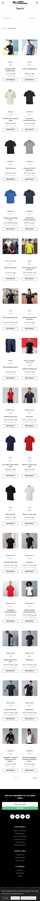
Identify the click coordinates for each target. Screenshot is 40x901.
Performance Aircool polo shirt (29, 268)
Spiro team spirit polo (10, 317)
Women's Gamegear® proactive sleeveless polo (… (29, 759)
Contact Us (20, 855)
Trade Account (20, 858)
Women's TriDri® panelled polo (10, 70)
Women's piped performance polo (29, 611)
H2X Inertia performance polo (29, 219)
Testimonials (20, 873)
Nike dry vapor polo (29, 514)
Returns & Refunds (20, 831)
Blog (20, 876)
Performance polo (10, 268)
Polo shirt (29, 417)
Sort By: (5, 28)
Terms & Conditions (20, 836)
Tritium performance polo (10, 219)
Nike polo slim (10, 514)
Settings (5, 898)
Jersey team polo (10, 710)
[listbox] (14, 28)
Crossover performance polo (29, 119)
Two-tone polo (10, 168)
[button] (20, 18)
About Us (20, 870)
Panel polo (29, 660)
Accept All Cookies (28, 898)
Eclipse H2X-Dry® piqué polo (29, 169)
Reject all (15, 898)
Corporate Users (20, 839)
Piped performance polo (10, 661)
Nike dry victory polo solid (29, 465)
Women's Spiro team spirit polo (29, 318)
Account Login (20, 860)
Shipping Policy (20, 833)
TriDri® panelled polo (29, 69)
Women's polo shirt (10, 417)
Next (35, 778)
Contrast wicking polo (29, 369)
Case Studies (20, 842)
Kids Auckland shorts (10, 367)
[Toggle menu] (2, 2)
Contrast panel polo (10, 562)
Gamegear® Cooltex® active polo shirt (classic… (10, 759)
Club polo (29, 562)
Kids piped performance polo (10, 611)
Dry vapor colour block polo (10, 465)
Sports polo (29, 710)
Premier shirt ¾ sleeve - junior (10, 119)
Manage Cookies (20, 845)
